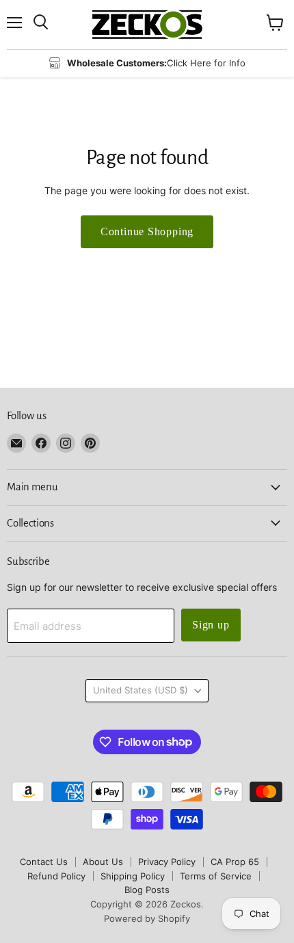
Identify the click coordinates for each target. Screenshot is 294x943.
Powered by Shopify (147, 918)
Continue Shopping (147, 231)
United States (140, 690)
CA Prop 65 (235, 861)
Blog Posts (147, 889)
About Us (103, 861)
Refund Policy (56, 876)
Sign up (211, 624)
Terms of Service (216, 876)
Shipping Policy (133, 876)
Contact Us (44, 861)
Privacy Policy (167, 861)
